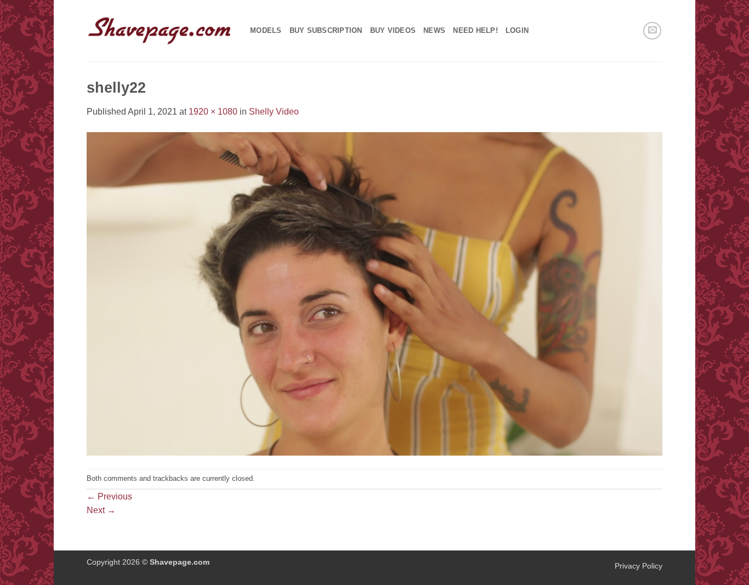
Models (266, 30)
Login (517, 30)
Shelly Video (274, 111)
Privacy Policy (638, 565)
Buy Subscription (326, 30)
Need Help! (475, 30)
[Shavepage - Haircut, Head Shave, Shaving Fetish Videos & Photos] (160, 30)
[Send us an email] (652, 31)
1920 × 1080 (213, 111)
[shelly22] (374, 293)
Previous (109, 496)
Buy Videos (393, 30)
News (434, 30)
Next (101, 510)
